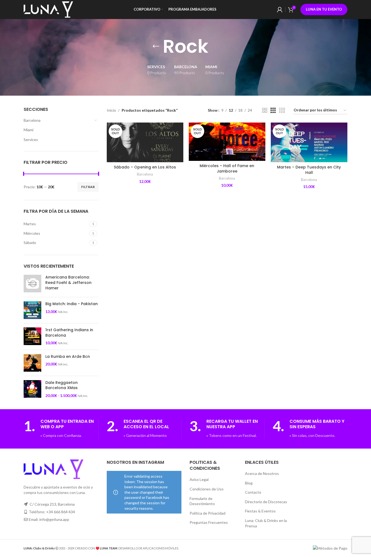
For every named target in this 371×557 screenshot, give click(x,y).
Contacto (253, 492)
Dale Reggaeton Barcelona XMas (61, 385)
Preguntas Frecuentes (209, 522)
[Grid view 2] (264, 110)
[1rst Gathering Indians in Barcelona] (32, 336)
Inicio (111, 110)
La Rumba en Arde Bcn (67, 356)
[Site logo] (48, 9)
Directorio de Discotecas (266, 501)
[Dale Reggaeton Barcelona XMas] (32, 389)
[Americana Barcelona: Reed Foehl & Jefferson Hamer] (32, 284)
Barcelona (32, 120)
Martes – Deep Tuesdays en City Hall (309, 169)
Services (31, 139)
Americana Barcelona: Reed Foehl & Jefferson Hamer (68, 282)
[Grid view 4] (282, 110)
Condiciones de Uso (207, 489)
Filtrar (88, 187)
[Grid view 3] (273, 110)
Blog (249, 483)
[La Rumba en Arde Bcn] (32, 363)
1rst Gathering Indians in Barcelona (69, 332)
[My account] (279, 9)
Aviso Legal (199, 479)
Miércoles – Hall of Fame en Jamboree (227, 168)
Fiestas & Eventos (260, 511)
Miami (28, 129)
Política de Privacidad (207, 513)
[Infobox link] (61, 429)
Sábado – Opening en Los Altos (145, 167)
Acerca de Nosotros (262, 473)
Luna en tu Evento (324, 9)
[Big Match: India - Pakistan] (32, 310)
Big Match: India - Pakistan (71, 303)
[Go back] (156, 46)
